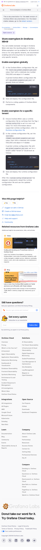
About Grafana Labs (29, 433)
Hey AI (24, 458)
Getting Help (26, 452)
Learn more (34, 1)
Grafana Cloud (16, 518)
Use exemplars (34, 27)
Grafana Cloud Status (9, 394)
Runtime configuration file (15, 130)
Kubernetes (5, 418)
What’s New (6, 391)
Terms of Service (20, 1)
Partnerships (26, 439)
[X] (10, 540)
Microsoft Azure (7, 415)
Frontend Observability (9, 371)
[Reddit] (34, 540)
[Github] (22, 540)
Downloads (26, 409)
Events (4, 442)
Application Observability (10, 357)
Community (5, 439)
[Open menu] (37, 5)
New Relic (5, 424)
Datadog (4, 421)
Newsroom (25, 442)
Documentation (6, 27)
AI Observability (27, 342)
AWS (3, 409)
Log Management (28, 370)
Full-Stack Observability (30, 345)
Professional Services (29, 455)
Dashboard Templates (29, 412)
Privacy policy (25, 329)
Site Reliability (27, 367)
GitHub (24, 406)
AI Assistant (6, 351)
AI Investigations (7, 388)
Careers (24, 436)
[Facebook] (4, 540)
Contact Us (26, 449)
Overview (5, 342)
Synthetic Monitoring (9, 374)
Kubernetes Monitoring (9, 360)
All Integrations (7, 403)
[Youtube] (28, 540)
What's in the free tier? (9, 348)
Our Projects (26, 403)
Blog (3, 436)
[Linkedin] (16, 540)
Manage (25, 27)
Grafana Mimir (16, 27)
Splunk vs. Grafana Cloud (30, 495)
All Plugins (5, 406)
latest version (27, 21)
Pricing (4, 345)
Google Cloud (6, 412)
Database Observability (9, 368)
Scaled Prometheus (28, 358)
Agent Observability (8, 354)
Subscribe (33, 325)
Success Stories (27, 446)
